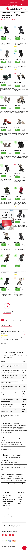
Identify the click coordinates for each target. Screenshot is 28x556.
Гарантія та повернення (7, 501)
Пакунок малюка (6, 505)
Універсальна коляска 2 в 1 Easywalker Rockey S (21, 112)
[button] (23, 334)
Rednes (14, 546)
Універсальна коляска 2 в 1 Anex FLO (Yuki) (11, 444)
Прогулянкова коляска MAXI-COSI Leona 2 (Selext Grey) (20, 271)
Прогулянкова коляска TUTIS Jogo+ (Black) (5, 180)
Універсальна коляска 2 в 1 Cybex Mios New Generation (7, 134)
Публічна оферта (6, 503)
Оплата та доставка (6, 495)
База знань (4, 518)
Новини (19, 501)
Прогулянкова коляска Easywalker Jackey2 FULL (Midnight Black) (20, 43)
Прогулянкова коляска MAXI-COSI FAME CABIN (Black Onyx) (6, 294)
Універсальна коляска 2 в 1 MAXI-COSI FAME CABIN (7, 112)
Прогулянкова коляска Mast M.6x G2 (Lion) (5, 248)
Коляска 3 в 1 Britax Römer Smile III (9, 482)
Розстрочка (5, 497)
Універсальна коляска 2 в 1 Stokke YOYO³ (21, 90)
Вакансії (19, 503)
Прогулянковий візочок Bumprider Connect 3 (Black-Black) (6, 43)
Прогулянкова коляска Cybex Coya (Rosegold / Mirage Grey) (6, 66)
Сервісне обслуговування (8, 499)
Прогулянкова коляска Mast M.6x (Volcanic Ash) (20, 248)
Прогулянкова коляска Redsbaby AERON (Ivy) (5, 203)
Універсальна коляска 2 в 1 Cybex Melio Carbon (21, 134)
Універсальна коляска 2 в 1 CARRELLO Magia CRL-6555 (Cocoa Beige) (7, 158)
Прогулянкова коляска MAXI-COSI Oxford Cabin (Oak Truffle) (6, 271)
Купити (3, 38)
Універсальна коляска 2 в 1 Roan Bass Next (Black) (13, 446)
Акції (3, 512)
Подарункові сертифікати (8, 516)
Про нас (19, 495)
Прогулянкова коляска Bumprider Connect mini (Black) (20, 66)
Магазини (20, 497)
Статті (3, 520)
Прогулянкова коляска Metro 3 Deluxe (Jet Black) (20, 226)
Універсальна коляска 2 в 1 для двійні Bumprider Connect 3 (7, 89)
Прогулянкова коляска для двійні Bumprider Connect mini (21, 158)
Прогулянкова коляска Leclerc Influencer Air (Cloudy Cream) (19, 294)
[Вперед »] (25, 320)
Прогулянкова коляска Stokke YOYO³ (19, 181)
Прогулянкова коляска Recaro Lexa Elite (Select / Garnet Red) (20, 203)
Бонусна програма (6, 514)
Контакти (20, 499)
